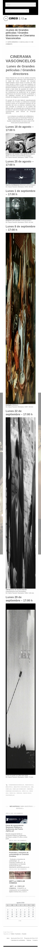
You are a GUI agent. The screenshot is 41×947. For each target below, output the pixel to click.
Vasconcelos (10, 795)
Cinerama (30, 789)
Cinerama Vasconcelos (13, 791)
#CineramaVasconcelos (16, 785)
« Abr (19, 920)
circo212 (19, 793)
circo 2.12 (25, 791)
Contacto (35, 940)
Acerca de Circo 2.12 (17, 938)
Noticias (29, 940)
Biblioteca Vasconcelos (22, 787)
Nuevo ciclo (27, 793)
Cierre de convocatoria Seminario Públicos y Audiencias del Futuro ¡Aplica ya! (14, 828)
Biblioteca (9, 787)
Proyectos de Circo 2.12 (31, 938)
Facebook (17, 934)
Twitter (12, 934)
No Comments (18, 813)
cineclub (9, 789)
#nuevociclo (29, 785)
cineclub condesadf (19, 789)
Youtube (24, 934)
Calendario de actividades (18, 940)
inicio (8, 938)
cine (32, 787)
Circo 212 (12, 793)
